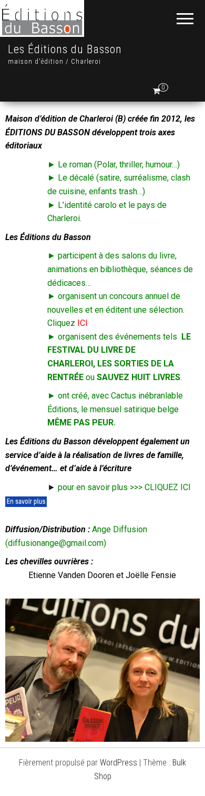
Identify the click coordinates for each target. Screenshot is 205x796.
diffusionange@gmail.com (56, 543)
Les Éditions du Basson (65, 49)
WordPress (118, 763)
